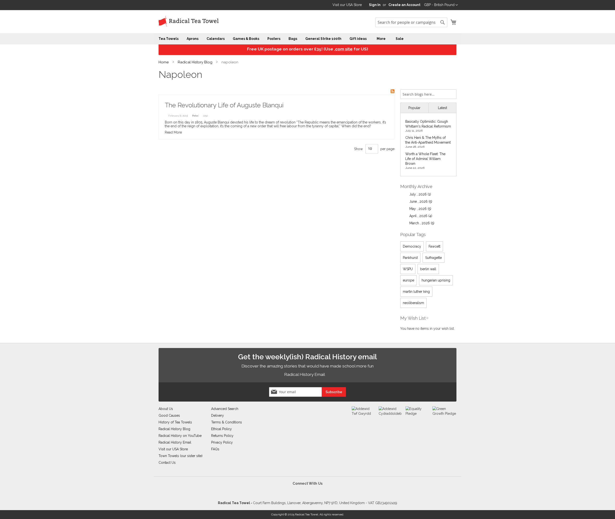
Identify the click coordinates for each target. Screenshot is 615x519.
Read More (173, 132)
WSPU (408, 269)
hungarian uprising (436, 280)
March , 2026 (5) (420, 223)
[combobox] (411, 22)
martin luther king (416, 291)
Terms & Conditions (226, 422)
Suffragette (433, 258)
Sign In (375, 5)
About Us (166, 409)
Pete (195, 115)
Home (164, 62)
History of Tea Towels (175, 422)
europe (408, 280)
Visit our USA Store (347, 5)
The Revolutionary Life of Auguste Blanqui (224, 105)
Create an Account (404, 5)
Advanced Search (224, 409)
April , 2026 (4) (419, 216)
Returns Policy (222, 436)
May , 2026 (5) (418, 209)
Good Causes (169, 415)
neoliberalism (413, 303)
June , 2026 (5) (419, 201)
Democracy (412, 246)
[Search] (451, 92)
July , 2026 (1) (418, 194)
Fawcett (434, 246)
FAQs (215, 449)
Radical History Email (305, 374)
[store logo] (189, 21)
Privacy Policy (222, 442)
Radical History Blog (195, 62)
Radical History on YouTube (180, 436)
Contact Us (167, 462)
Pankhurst (410, 258)
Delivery (217, 415)
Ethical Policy (221, 429)
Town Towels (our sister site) (181, 456)
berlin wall (428, 269)
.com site (343, 49)
